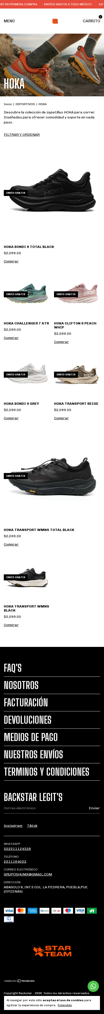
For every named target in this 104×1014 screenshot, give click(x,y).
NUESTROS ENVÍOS (33, 755)
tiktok (32, 826)
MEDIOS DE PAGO (31, 737)
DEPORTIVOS (25, 104)
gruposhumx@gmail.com (28, 874)
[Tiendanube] (19, 981)
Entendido (65, 1005)
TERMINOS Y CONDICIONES (46, 772)
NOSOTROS (21, 685)
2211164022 (15, 861)
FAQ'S (13, 668)
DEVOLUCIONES (27, 720)
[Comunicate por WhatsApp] (93, 986)
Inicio (8, 104)
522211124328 (17, 849)
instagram (13, 826)
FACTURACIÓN (26, 703)
